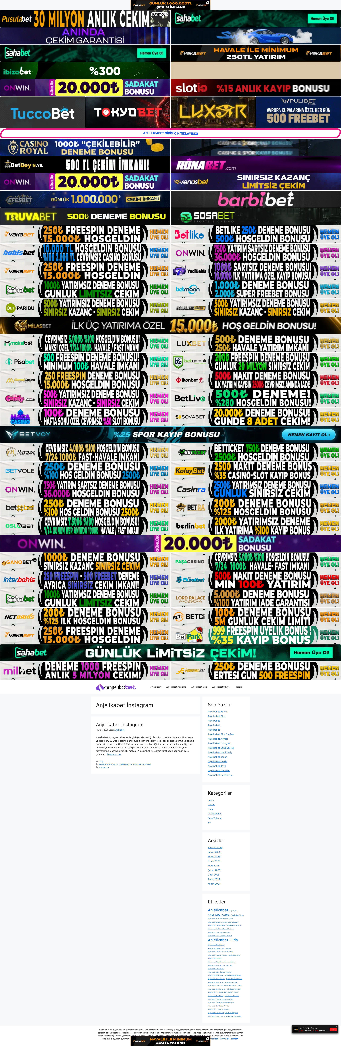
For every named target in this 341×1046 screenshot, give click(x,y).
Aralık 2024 (214, 879)
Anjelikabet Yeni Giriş (232, 996)
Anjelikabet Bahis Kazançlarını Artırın (220, 919)
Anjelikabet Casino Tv (233, 925)
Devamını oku (114, 754)
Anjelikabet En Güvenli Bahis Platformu (221, 929)
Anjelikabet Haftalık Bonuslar (217, 955)
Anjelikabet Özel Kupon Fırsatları (219, 1006)
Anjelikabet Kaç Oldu (219, 770)
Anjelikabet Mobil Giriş (220, 752)
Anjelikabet (156, 687)
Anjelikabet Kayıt (217, 766)
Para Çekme (214, 813)
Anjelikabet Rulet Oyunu (216, 982)
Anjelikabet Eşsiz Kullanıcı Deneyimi (220, 936)
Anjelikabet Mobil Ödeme (232, 975)
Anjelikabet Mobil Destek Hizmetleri (135, 764)
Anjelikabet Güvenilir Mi (220, 775)
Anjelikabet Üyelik (217, 761)
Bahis (211, 800)
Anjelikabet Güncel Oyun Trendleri (219, 948)
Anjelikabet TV (213, 992)
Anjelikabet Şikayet (221, 687)
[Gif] (170, 325)
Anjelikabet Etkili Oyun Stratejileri (219, 932)
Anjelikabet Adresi (217, 711)
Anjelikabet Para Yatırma (234, 979)
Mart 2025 (213, 865)
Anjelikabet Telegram (234, 989)
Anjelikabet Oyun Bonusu (216, 979)
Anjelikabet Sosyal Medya (232, 986)
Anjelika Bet (234, 911)
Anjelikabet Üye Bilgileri (216, 1013)
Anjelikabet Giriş (199, 687)
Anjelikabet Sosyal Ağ (215, 986)
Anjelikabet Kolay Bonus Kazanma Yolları (221, 962)
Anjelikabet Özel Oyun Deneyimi (218, 1009)
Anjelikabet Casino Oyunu (216, 925)
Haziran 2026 (215, 847)
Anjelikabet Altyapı (218, 738)
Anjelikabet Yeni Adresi (215, 996)
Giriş (101, 761)
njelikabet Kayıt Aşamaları (232, 1016)
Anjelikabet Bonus (217, 757)
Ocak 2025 (213, 874)
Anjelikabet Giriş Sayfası (221, 734)
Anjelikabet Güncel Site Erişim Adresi (220, 952)
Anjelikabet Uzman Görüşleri (228, 992)
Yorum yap (104, 767)
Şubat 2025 (214, 870)
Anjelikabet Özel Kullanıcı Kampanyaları (221, 1003)
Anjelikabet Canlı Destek (221, 748)
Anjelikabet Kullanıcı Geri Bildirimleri (220, 965)
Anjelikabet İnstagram (119, 724)
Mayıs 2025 (214, 856)
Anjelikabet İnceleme (176, 687)
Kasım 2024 (214, 883)
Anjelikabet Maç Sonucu (216, 969)
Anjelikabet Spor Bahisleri (216, 989)
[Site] (85, 234)
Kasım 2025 (214, 852)
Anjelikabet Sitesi (231, 982)
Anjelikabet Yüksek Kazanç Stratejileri (221, 999)
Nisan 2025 (214, 861)
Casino (211, 804)
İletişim (239, 687)
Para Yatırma (215, 818)
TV (209, 822)
